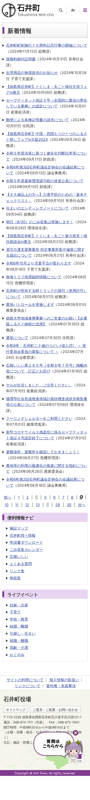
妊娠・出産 (19, 605)
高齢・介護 (19, 647)
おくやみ (17, 654)
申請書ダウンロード (26, 542)
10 (7, 504)
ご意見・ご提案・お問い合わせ (55, 710)
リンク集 (17, 571)
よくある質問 (21, 563)
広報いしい (19, 556)
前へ (7, 497)
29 (57, 504)
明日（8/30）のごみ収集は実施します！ (39, 222)
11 (16, 504)
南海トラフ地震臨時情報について (33, 277)
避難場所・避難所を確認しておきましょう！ (43, 452)
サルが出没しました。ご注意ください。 (39, 385)
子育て (15, 612)
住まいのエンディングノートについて (37, 208)
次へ (81, 504)
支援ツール (73, 10)
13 (38, 504)
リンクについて (27, 685)
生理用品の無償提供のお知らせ (32, 72)
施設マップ (19, 528)
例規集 (15, 578)
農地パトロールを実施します (30, 304)
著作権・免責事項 (61, 685)
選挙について (17, 337)
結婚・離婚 (19, 626)
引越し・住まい (23, 633)
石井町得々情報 (23, 535)
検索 (60, 10)
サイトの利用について (25, 679)
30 (69, 504)
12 (27, 504)
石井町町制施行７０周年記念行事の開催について (46, 45)
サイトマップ (15, 710)
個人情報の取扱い (64, 679)
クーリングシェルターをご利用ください (39, 418)
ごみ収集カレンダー (26, 549)
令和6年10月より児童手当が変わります (38, 263)
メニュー (85, 10)
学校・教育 (19, 619)
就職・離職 (19, 640)
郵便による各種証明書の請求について (37, 119)
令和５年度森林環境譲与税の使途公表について (45, 180)
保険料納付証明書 (21, 59)
